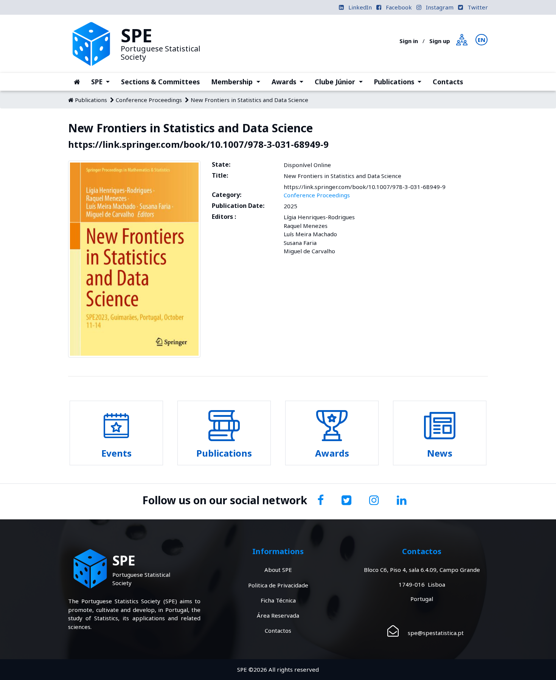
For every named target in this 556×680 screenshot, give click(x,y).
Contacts (448, 81)
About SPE (278, 569)
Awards (290, 81)
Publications (400, 81)
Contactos (278, 630)
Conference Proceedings (149, 100)
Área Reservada (278, 615)
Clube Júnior (341, 81)
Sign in (408, 41)
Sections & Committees (160, 81)
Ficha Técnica (278, 600)
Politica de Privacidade (278, 585)
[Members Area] (462, 39)
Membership (238, 81)
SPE (103, 81)
